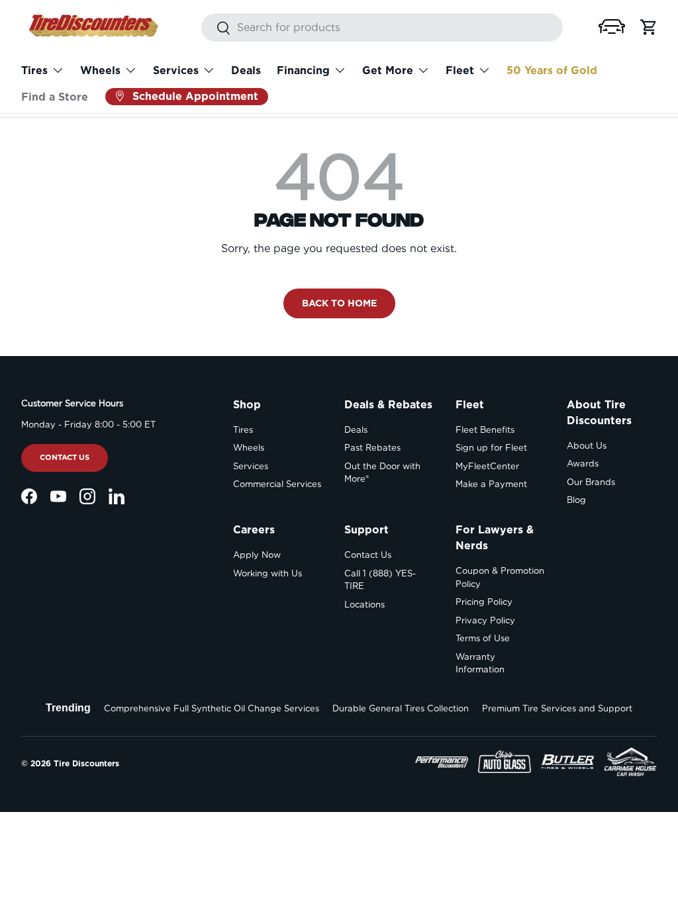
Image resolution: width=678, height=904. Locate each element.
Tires (243, 430)
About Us (586, 446)
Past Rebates (372, 448)
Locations (364, 605)
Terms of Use (483, 638)
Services (250, 466)
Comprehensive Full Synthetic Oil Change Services (211, 708)
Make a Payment (491, 484)
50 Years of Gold (552, 70)
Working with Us (267, 573)
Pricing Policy (484, 602)
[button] (612, 26)
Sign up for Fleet (491, 448)
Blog (576, 500)
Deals (246, 70)
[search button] (216, 28)
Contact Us (64, 457)
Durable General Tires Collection (400, 708)
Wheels (248, 448)
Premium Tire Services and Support (557, 708)
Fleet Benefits (485, 430)
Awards (583, 464)
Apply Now (257, 555)
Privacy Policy (485, 620)
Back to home (339, 302)
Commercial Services (277, 484)
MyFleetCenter (487, 466)
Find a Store (54, 97)
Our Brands (591, 482)
